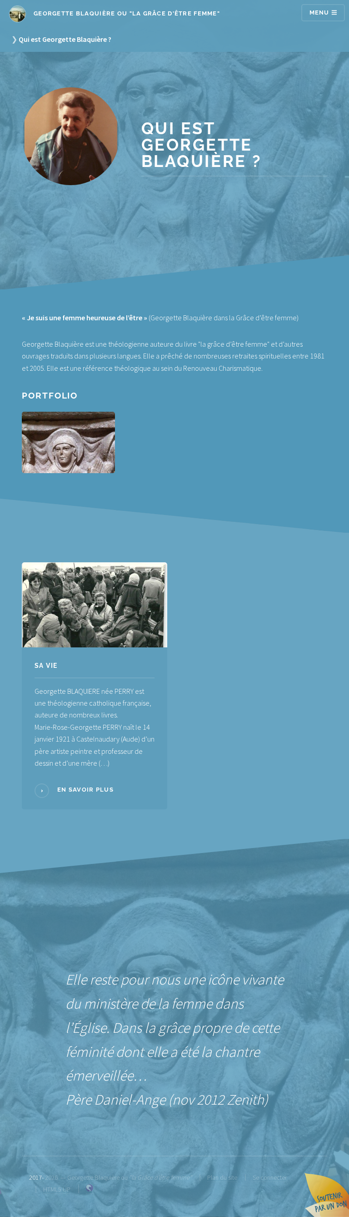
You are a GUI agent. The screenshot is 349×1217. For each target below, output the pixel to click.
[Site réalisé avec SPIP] (89, 1189)
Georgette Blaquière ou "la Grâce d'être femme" (126, 13)
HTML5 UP (56, 1189)
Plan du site (222, 1177)
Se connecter (270, 1177)
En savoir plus (84, 789)
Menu (320, 12)
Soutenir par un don (326, 1194)
